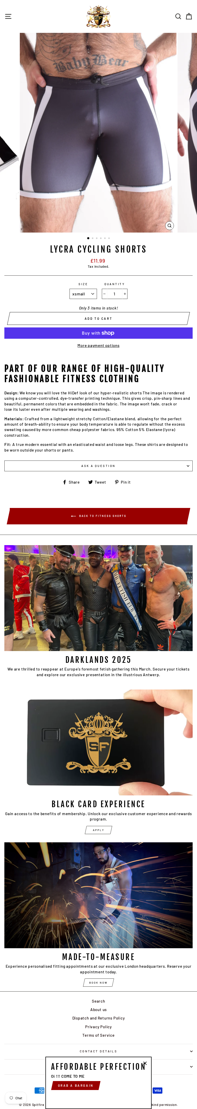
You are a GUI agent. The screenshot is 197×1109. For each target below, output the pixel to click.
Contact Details (98, 1051)
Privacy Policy (98, 1026)
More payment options (98, 345)
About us (98, 1009)
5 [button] (105, 238)
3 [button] (97, 238)
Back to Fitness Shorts (102, 515)
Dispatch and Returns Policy (98, 1018)
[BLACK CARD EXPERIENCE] (98, 742)
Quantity (114, 284)
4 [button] (101, 238)
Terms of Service (98, 1035)
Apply (98, 830)
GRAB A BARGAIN (76, 1085)
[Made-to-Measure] (98, 895)
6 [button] (109, 238)
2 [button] (93, 238)
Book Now (98, 982)
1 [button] (88, 238)
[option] (99, 133)
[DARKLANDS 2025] (98, 598)
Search (98, 1001)
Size (83, 284)
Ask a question (98, 465)
